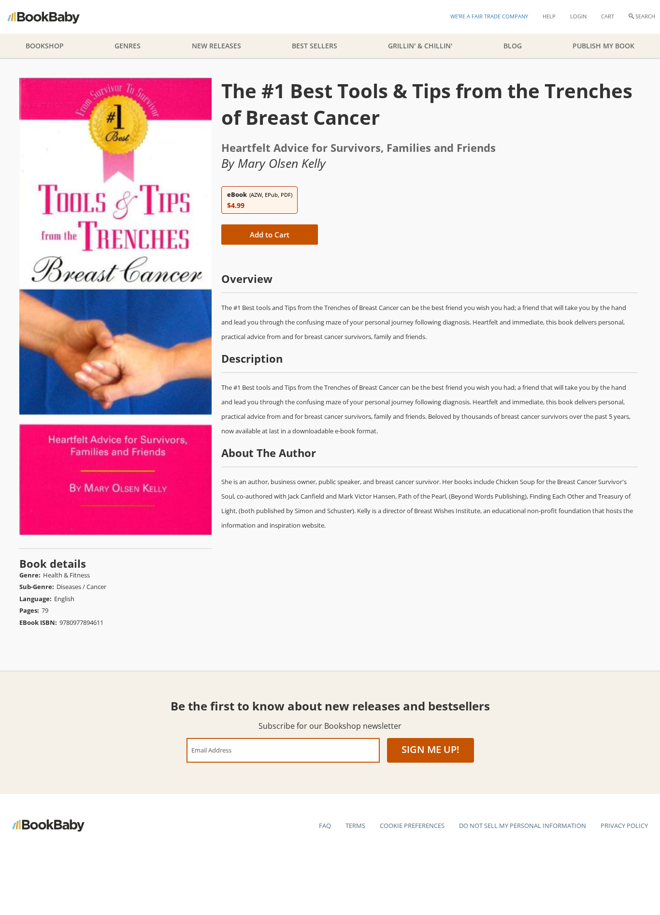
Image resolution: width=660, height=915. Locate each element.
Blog (512, 45)
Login (578, 16)
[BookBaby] (52, 17)
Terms (355, 825)
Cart (607, 16)
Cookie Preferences (412, 825)
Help (549, 16)
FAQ (325, 825)
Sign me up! (430, 749)
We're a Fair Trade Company (489, 16)
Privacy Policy (624, 825)
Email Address (211, 750)
